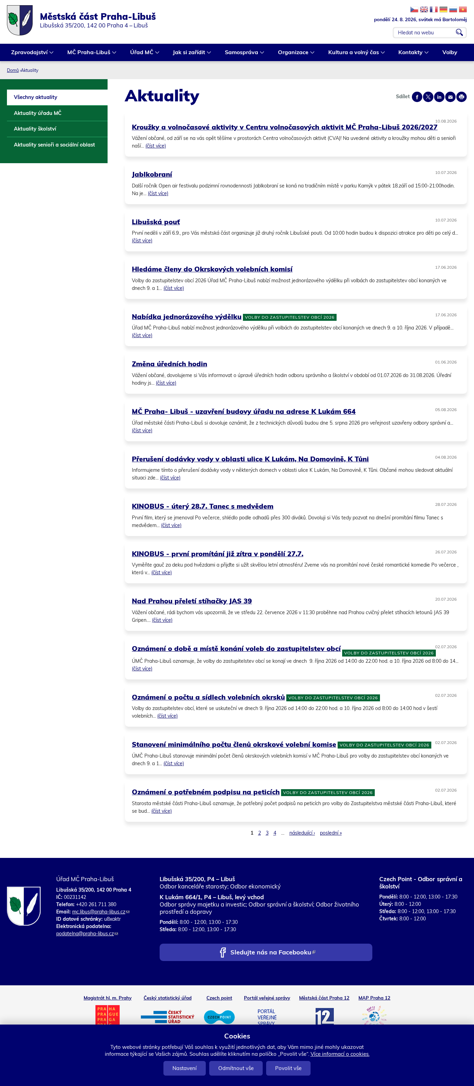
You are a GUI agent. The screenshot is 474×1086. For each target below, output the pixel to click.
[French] (434, 9)
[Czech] (414, 9)
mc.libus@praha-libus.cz (100, 912)
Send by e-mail (450, 97)
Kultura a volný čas (351, 53)
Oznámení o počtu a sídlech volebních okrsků (208, 697)
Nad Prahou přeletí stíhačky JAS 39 (192, 600)
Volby (449, 52)
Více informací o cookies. (340, 1054)
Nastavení (184, 1068)
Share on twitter (428, 97)
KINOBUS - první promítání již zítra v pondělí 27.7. (217, 553)
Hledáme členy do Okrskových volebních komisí (212, 269)
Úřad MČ (139, 53)
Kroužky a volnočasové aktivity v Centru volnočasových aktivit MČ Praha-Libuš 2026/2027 (285, 127)
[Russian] (453, 9)
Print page (461, 97)
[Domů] (23, 20)
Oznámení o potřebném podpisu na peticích (206, 791)
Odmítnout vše (236, 1068)
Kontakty (408, 53)
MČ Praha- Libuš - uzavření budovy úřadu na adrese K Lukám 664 (244, 411)
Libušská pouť (156, 221)
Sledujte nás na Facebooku (272, 953)
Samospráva (239, 53)
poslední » (331, 833)
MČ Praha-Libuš (86, 53)
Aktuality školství (35, 128)
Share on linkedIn (439, 97)
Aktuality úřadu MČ (37, 113)
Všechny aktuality (35, 97)
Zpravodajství (27, 53)
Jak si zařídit (187, 53)
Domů (13, 70)
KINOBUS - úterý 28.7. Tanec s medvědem (202, 506)
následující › (302, 833)
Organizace (291, 53)
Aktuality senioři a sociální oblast (54, 144)
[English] (424, 9)
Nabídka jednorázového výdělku (187, 316)
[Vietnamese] (463, 9)
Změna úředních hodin (169, 363)
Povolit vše (288, 1068)
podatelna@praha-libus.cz (87, 933)
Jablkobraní (152, 174)
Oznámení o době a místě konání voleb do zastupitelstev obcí (236, 648)
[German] (443, 9)
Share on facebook (417, 97)
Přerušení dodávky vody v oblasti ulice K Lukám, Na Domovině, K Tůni (250, 458)
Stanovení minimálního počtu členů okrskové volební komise (234, 744)
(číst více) (155, 146)
